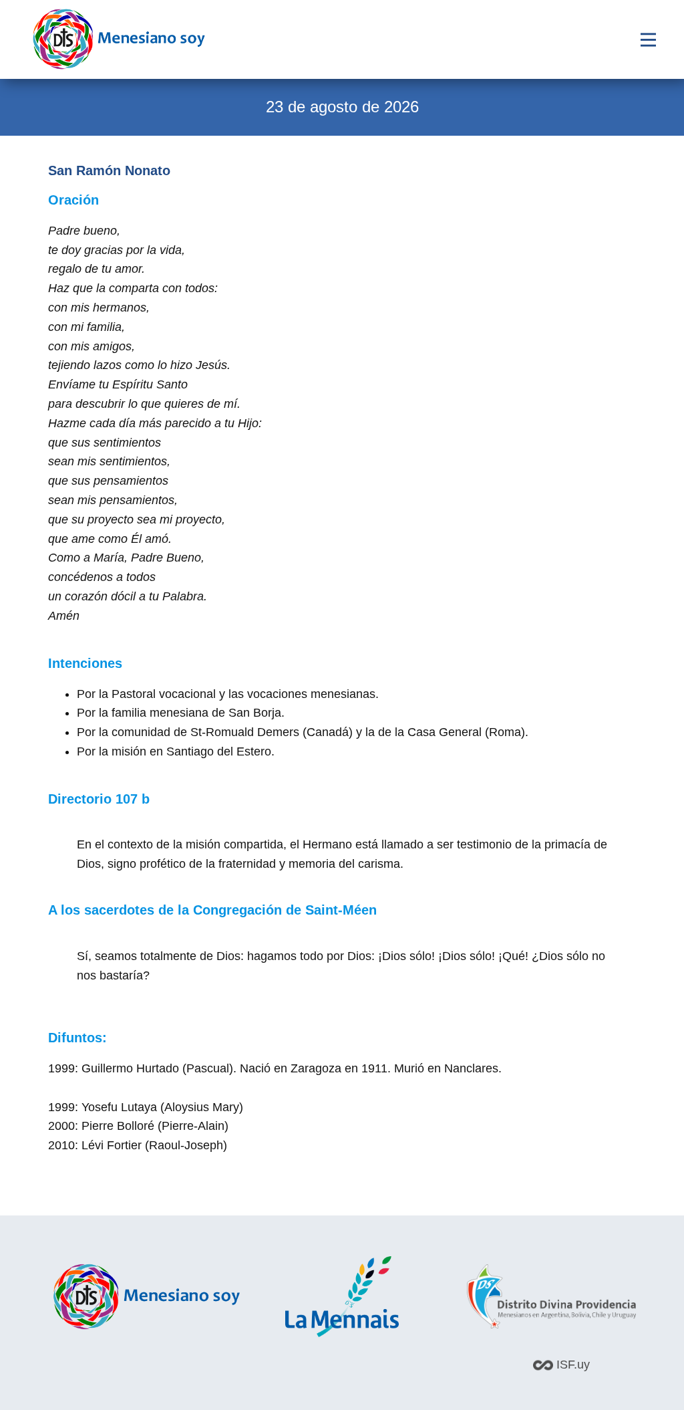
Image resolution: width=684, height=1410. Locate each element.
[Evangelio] (119, 39)
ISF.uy (571, 1364)
